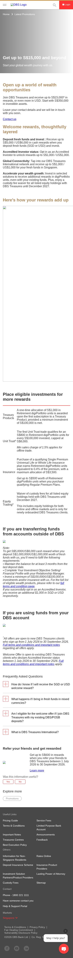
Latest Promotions (25, 14)
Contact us (9, 119)
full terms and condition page (33, 585)
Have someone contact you (18, 900)
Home (6, 14)
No (20, 782)
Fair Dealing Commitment (18, 930)
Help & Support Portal (15, 906)
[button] (16, 918)
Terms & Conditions (15, 927)
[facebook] (7, 948)
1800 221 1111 (20, 895)
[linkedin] (26, 948)
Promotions (12, 798)
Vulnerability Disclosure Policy (20, 932)
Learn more (37, 770)
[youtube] (16, 948)
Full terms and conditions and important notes (31, 644)
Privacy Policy (37, 927)
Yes (8, 782)
